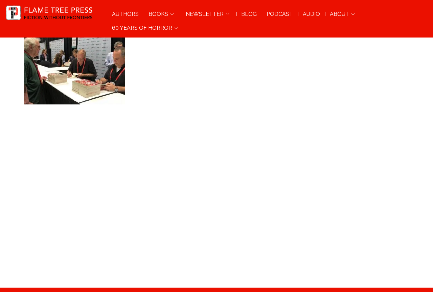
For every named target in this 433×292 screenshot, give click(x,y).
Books (159, 14)
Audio (311, 14)
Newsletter (205, 14)
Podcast (280, 14)
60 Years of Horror (143, 28)
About (340, 14)
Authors (125, 14)
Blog (249, 14)
